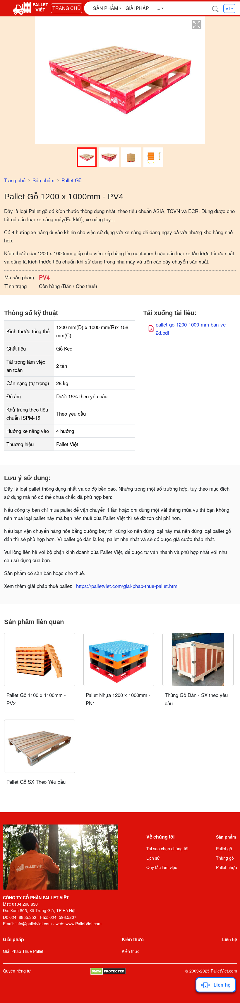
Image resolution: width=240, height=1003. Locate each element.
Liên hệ (229, 939)
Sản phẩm (43, 180)
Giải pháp (137, 8)
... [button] (158, 8)
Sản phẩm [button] (105, 8)
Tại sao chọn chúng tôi (167, 848)
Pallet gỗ (224, 848)
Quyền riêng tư (17, 971)
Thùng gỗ (225, 858)
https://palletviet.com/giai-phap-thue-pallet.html (127, 585)
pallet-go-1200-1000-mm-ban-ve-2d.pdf (191, 328)
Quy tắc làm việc (161, 867)
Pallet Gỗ (71, 180)
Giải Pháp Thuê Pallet (23, 951)
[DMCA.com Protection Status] (108, 970)
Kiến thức (130, 951)
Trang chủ (66, 8)
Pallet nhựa (226, 867)
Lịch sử (153, 858)
